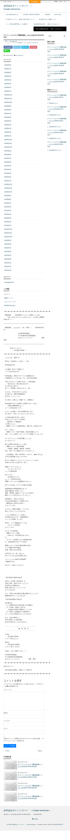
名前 (6, 713)
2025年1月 (7, 136)
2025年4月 (7, 124)
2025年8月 (7, 110)
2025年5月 (7, 121)
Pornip (51, 103)
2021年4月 (7, 270)
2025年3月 (7, 128)
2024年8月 (7, 154)
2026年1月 (7, 91)
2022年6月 (7, 251)
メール (7, 721)
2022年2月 (7, 266)
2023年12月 (8, 184)
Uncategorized (19, 55)
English (60, 1)
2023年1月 (7, 225)
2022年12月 (8, 229)
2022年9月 (7, 240)
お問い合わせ (58, 14)
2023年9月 (7, 195)
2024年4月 (7, 169)
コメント (7, 690)
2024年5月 (7, 166)
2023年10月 (8, 192)
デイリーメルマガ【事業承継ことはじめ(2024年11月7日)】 (56, 109)
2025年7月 (7, 113)
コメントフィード (10, 302)
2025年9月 (7, 106)
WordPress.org (9, 305)
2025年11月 (8, 98)
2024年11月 (8, 143)
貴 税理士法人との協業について (47, 19)
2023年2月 (7, 222)
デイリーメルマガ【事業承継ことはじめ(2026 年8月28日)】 (56, 49)
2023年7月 (7, 203)
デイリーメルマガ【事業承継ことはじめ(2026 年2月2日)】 (56, 121)
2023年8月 (7, 199)
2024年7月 (7, 158)
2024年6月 (7, 162)
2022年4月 (7, 259)
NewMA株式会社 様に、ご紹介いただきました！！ (47, 24)
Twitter (18, 47)
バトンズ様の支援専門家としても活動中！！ (17, 24)
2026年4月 (7, 80)
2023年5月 (7, 210)
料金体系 (47, 14)
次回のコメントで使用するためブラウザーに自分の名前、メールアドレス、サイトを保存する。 (24, 740)
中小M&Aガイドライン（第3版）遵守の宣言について (20, 19)
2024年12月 (8, 139)
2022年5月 (7, 255)
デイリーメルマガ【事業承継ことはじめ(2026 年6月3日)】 (56, 97)
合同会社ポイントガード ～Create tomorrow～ (27, 810)
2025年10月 (8, 102)
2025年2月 (7, 132)
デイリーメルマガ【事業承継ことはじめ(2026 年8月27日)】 (56, 57)
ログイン (7, 294)
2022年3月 (7, 263)
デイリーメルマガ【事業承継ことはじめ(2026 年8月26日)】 (56, 65)
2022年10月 (8, 236)
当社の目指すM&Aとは (12, 14)
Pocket (34, 47)
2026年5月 (7, 76)
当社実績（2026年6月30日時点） (32, 14)
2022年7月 (7, 248)
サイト (6, 728)
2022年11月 (8, 233)
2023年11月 (8, 188)
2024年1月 (7, 180)
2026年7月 (7, 69)
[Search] (64, 36)
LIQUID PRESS (57, 824)
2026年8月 (7, 65)
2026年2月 (7, 87)
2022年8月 (7, 244)
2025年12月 (8, 95)
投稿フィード (8, 298)
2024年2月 (7, 177)
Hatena (26, 47)
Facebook (8, 47)
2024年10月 (8, 147)
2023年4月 (7, 214)
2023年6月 (7, 207)
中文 (65, 1)
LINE (7, 50)
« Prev (7, 751)
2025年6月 (7, 117)
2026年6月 (7, 72)
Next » (40, 751)
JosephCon (53, 115)
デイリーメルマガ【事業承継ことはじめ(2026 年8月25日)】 (56, 74)
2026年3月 (7, 83)
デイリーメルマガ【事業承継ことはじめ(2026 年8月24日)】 (56, 82)
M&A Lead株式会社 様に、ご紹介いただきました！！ (50, 29)
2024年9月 (7, 151)
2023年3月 (7, 218)
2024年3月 (7, 173)
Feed (36, 819)
